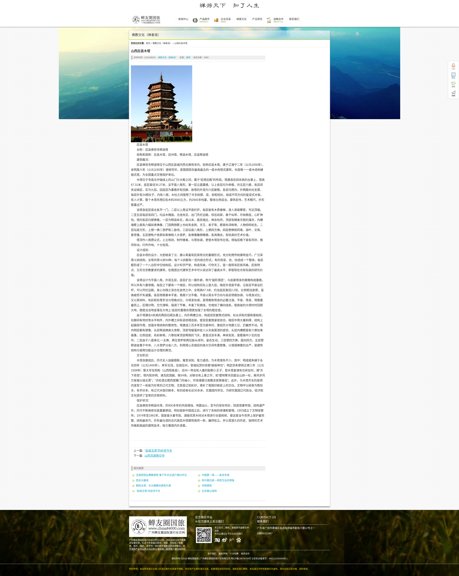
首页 (148, 43)
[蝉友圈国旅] (146, 24)
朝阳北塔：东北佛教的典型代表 (153, 485)
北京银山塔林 (209, 490)
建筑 (188, 57)
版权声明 (223, 554)
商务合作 (245, 554)
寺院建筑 (207, 485)
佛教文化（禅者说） (162, 43)
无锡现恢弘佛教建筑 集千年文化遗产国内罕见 (161, 475)
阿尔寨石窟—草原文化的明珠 (218, 480)
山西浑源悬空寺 (155, 455)
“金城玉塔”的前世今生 (158, 450)
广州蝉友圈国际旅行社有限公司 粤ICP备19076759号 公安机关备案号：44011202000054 (243, 558)
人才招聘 (234, 554)
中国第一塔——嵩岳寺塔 (215, 475)
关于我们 (212, 554)
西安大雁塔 (142, 480)
